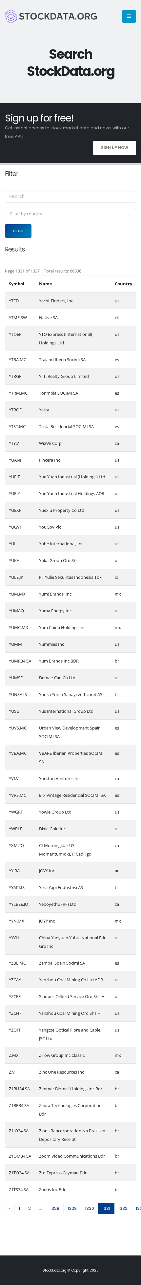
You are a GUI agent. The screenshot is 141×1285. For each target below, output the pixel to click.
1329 (72, 1208)
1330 (89, 1208)
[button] (70, 214)
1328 (54, 1208)
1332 (123, 1208)
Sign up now (114, 147)
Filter (18, 231)
